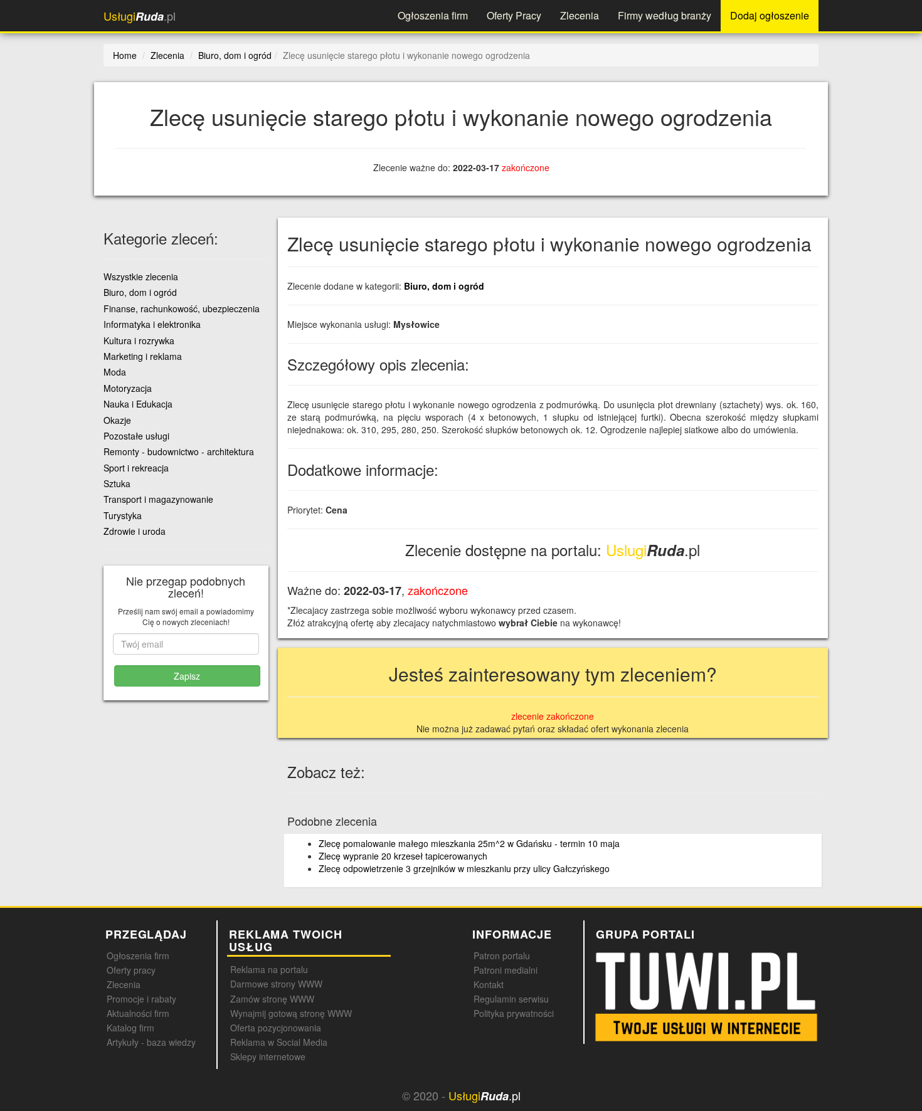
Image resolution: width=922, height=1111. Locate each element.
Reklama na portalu (269, 969)
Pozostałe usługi (136, 435)
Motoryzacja (127, 388)
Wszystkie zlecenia (140, 276)
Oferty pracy (131, 970)
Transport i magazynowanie (158, 499)
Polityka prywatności (514, 1013)
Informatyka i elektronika (152, 324)
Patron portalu (502, 955)
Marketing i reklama (142, 356)
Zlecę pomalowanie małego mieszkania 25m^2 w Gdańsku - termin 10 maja (469, 843)
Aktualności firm (138, 1013)
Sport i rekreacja (136, 467)
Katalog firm (130, 1027)
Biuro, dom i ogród (444, 286)
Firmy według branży (664, 15)
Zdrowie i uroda (134, 531)
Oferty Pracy (514, 15)
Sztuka (116, 483)
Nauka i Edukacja (137, 404)
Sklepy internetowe (267, 1056)
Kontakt (489, 984)
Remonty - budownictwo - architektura (178, 451)
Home (125, 55)
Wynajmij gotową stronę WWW (291, 1013)
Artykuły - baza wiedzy (151, 1042)
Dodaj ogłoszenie (769, 15)
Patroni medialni (506, 970)
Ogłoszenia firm (433, 15)
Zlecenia (579, 15)
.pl (139, 16)
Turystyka (122, 515)
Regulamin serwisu (511, 999)
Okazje (117, 420)
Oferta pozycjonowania (275, 1027)
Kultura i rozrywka (138, 340)
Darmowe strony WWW (276, 983)
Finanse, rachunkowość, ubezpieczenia (181, 308)
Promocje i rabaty (141, 999)
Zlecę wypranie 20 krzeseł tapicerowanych (403, 856)
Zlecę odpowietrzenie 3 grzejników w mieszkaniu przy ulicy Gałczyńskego (464, 868)
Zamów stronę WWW (272, 999)
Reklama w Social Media (278, 1042)
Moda (114, 372)
